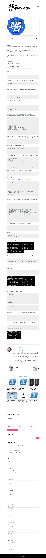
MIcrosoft (10, 485)
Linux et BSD (11, 483)
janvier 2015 (10, 533)
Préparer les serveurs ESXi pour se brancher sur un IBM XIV (33, 388)
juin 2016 (10, 515)
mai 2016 (10, 517)
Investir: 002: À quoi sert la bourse (14, 452)
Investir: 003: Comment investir (13, 450)
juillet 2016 (10, 513)
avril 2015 (10, 529)
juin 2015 (10, 524)
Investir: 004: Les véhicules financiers (14, 448)
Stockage (10, 488)
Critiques (9, 461)
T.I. (8, 481)
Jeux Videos (11, 463)
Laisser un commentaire (32, 41)
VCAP (11, 492)
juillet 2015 (10, 522)
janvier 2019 (10, 508)
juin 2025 (10, 504)
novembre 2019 (11, 506)
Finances (9, 468)
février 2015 (10, 531)
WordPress (25, 556)
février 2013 (10, 549)
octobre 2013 (10, 544)
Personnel (10, 475)
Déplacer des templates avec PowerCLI (21, 388)
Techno (10, 466)
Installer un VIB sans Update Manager (33, 401)
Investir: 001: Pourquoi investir (13, 454)
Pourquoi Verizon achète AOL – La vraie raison (22, 402)
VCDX (11, 494)
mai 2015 (10, 526)
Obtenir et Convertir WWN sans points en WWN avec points (11, 388)
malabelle (23, 41)
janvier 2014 (10, 540)
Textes (10, 479)
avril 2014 (10, 538)
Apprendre (11, 470)
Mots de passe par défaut (11, 401)
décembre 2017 (11, 510)
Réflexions (11, 477)
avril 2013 (10, 547)
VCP (10, 497)
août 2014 (10, 535)
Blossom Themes (35, 555)
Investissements (12, 472)
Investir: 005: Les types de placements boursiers (17, 445)
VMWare (10, 490)
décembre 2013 (11, 542)
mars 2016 (10, 520)
